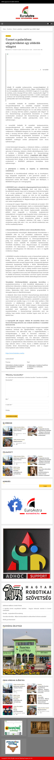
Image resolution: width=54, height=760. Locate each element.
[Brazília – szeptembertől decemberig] (7, 471)
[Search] (52, 23)
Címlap (14, 427)
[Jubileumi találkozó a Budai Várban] (7, 431)
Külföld (15, 467)
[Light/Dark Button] (48, 23)
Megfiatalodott (17, 441)
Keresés (6, 481)
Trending (40, 467)
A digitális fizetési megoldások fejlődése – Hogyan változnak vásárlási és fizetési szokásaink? (44, 432)
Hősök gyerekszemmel (9, 619)
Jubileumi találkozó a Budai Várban (19, 429)
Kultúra (22, 427)
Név (7, 399)
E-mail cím (9, 404)
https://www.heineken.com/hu (15, 353)
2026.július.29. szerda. (20, 713)
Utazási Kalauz (16, 469)
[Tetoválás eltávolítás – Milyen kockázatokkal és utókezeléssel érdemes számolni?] (32, 471)
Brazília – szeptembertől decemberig (17, 472)
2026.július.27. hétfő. (21, 443)
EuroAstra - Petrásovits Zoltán (14, 49)
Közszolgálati (20, 706)
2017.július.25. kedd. (27, 49)
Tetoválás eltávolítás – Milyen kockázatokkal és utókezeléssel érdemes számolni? (44, 472)
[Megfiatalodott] (7, 442)
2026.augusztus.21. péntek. (19, 433)
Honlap (8, 410)
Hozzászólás (9, 380)
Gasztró (23, 439)
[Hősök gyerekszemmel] (7, 710)
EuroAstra (8, 36)
